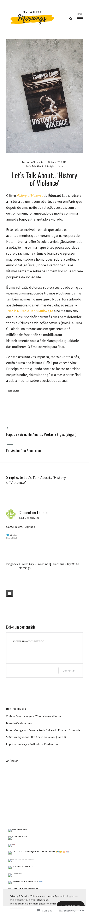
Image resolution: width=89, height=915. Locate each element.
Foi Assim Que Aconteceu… (25, 450)
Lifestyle (49, 166)
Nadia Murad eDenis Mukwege (30, 311)
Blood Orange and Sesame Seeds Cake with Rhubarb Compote (43, 730)
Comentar (69, 670)
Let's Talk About (34, 166)
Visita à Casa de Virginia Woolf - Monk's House (33, 716)
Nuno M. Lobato (34, 162)
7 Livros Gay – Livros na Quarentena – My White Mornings (49, 566)
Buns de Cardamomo (19, 723)
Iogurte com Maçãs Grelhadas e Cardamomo (33, 744)
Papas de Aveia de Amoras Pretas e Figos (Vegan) (41, 434)
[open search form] (70, 19)
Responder (11, 537)
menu (79, 14)
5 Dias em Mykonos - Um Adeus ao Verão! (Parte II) (36, 737)
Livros (60, 166)
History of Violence (30, 195)
